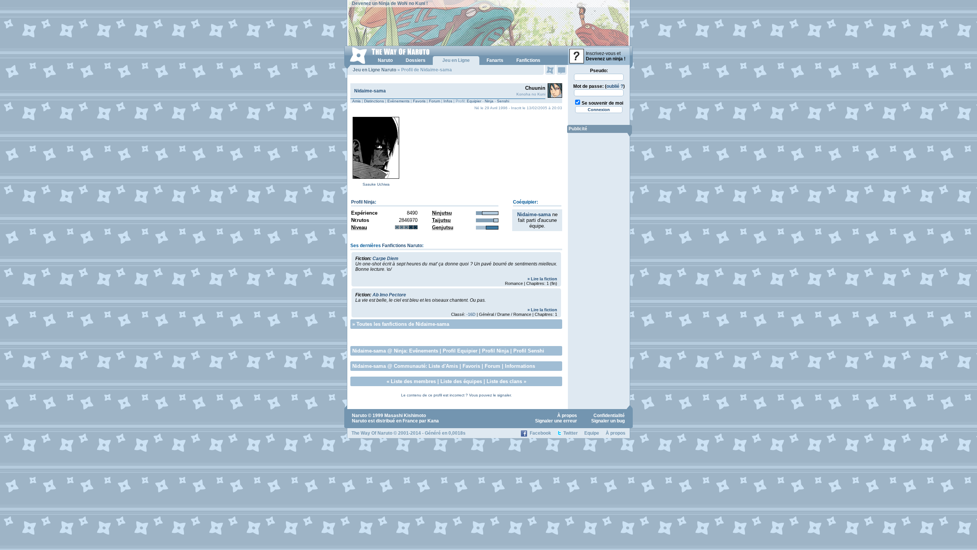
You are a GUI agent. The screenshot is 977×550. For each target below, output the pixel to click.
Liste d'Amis (443, 366)
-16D (471, 314)
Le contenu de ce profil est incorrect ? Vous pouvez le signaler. (456, 395)
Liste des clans (504, 381)
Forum (434, 101)
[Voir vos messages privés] (561, 70)
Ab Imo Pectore (389, 295)
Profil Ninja (363, 202)
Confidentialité (609, 415)
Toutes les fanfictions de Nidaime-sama (402, 324)
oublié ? (614, 86)
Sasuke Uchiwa (376, 184)
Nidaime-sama (370, 91)
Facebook (540, 433)
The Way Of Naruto (371, 433)
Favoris (419, 101)
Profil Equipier (460, 351)
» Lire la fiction (542, 279)
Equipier (474, 101)
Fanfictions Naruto (402, 245)
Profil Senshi (528, 351)
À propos (567, 415)
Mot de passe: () (599, 86)
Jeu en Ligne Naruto (374, 70)
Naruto (359, 415)
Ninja (489, 101)
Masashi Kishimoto (405, 415)
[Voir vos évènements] (550, 70)
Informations (520, 366)
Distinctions (374, 101)
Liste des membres (413, 381)
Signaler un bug (608, 421)
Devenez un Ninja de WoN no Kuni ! (390, 3)
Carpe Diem (385, 258)
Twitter (570, 433)
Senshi (503, 101)
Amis (356, 101)
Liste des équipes (461, 381)
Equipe (591, 433)
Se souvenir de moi (602, 103)
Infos (447, 101)
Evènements (398, 101)
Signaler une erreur (556, 421)
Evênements (423, 351)
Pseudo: (599, 70)
